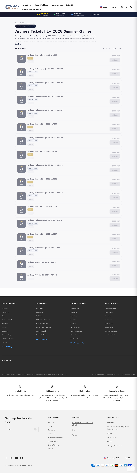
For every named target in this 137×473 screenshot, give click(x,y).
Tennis (4, 316)
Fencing (4, 342)
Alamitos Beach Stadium (43, 327)
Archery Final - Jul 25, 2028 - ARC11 (42, 151)
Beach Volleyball (7, 320)
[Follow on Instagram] (11, 458)
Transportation (109, 320)
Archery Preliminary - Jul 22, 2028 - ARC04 (45, 69)
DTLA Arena (39, 308)
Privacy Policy (53, 441)
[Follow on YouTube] (16, 458)
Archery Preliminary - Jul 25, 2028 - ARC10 (45, 165)
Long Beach (74, 316)
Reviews (74, 435)
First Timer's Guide (110, 335)
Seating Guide (109, 327)
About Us (51, 422)
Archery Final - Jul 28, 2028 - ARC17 (42, 234)
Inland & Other (75, 339)
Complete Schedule (110, 308)
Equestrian (5, 331)
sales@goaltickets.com (114, 446)
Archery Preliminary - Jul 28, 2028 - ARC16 (45, 247)
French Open (26, 5)
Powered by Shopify (26, 465)
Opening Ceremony (8, 339)
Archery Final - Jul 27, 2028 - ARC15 (42, 206)
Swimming (5, 323)
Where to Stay (109, 323)
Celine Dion (70, 5)
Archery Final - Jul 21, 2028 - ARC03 (42, 55)
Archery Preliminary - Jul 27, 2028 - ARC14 (44, 220)
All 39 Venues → (41, 339)
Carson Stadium (41, 335)
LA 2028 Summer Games (31, 9)
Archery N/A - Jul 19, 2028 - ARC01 (41, 262)
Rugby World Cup (41, 5)
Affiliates (51, 449)
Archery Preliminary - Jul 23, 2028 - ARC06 (45, 96)
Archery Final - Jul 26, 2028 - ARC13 (42, 179)
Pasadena (73, 323)
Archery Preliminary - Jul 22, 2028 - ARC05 (45, 82)
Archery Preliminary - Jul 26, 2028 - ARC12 (45, 192)
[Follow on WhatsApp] (21, 458)
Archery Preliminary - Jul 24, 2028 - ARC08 (45, 137)
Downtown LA (75, 308)
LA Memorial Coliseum (43, 320)
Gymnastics (5, 312)
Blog (73, 430)
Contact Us (51, 430)
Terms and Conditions (55, 437)
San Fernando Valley (77, 331)
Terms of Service (53, 445)
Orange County (75, 335)
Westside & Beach (76, 327)
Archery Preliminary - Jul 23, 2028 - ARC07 (45, 110)
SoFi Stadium (40, 316)
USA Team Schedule (111, 331)
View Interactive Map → (78, 343)
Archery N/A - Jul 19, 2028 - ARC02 (42, 275)
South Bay (73, 320)
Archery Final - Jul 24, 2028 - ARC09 (42, 124)
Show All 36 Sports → (9, 347)
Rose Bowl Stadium (42, 323)
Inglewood (74, 312)
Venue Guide (109, 312)
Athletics (4, 327)
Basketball (5, 308)
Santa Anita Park (41, 331)
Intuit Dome (39, 312)
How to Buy (108, 316)
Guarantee (51, 434)
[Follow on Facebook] (6, 458)
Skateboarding (6, 335)
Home (17, 23)
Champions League (58, 5)
